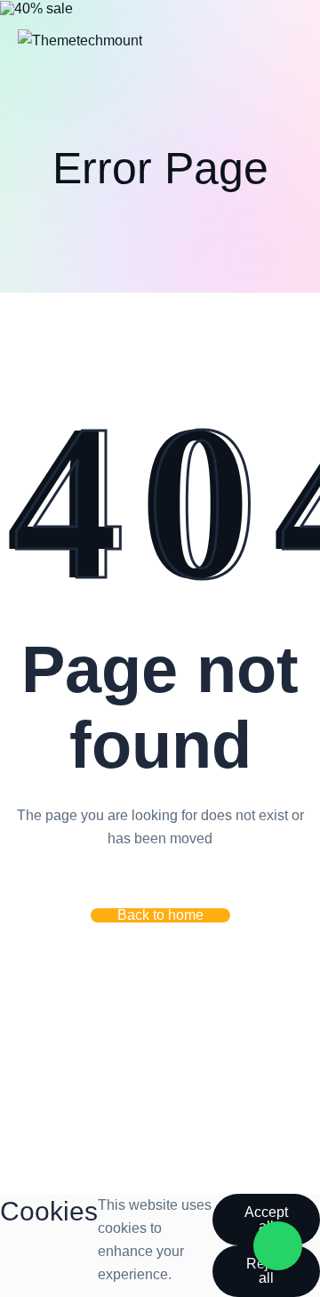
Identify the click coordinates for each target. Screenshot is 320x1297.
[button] (160, 915)
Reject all (266, 1270)
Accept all (266, 1219)
